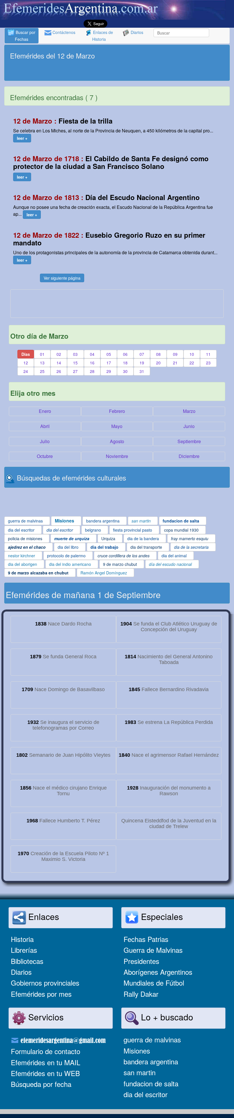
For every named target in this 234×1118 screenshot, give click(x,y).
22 (191, 363)
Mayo (116, 426)
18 (125, 363)
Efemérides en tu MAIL (45, 1062)
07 (142, 354)
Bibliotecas (27, 961)
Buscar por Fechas (25, 35)
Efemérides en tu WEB (45, 1073)
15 (75, 363)
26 (59, 371)
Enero (45, 411)
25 (42, 371)
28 (92, 371)
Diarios (136, 32)
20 (158, 363)
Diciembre (189, 456)
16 (92, 363)
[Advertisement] (117, 70)
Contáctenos (63, 32)
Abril (45, 426)
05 (108, 354)
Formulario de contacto (45, 1051)
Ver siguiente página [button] (62, 278)
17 (108, 363)
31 (142, 371)
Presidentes (141, 961)
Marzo (189, 411)
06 (125, 354)
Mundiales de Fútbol (154, 983)
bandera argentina (151, 1061)
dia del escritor (146, 1094)
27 (75, 371)
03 (75, 354)
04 (92, 354)
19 (142, 363)
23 (208, 363)
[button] (22, 138)
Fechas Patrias (146, 939)
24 (25, 371)
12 (25, 363)
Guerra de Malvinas (153, 950)
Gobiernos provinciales (45, 983)
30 (125, 371)
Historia (22, 939)
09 (175, 354)
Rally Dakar (141, 994)
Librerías (24, 950)
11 (208, 354)
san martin (140, 1072)
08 (158, 354)
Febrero (117, 411)
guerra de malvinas (152, 1039)
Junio (189, 426)
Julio (45, 441)
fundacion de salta (151, 1083)
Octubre (45, 456)
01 (42, 354)
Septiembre (189, 441)
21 (175, 363)
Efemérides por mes (41, 994)
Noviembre (117, 456)
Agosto (117, 441)
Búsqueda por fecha (41, 1084)
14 (59, 363)
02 (59, 354)
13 (42, 363)
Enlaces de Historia (102, 35)
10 (191, 354)
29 (108, 371)
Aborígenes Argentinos (158, 972)
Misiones (137, 1051)
